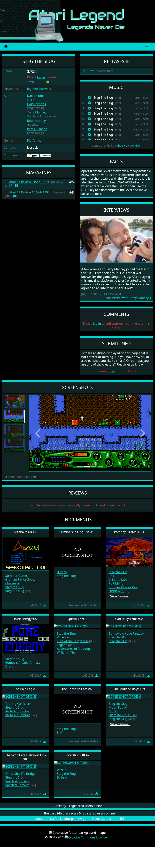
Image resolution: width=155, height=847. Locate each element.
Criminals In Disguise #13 (77, 532)
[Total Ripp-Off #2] (71, 762)
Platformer (35, 140)
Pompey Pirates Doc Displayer (123, 589)
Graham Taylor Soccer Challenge (21, 581)
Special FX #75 (77, 619)
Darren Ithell (36, 96)
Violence (63, 637)
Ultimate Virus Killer (123, 715)
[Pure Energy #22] (25, 639)
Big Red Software (39, 89)
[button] (38, 433)
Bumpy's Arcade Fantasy (22, 663)
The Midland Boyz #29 (129, 689)
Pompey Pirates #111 (129, 532)
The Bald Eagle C (26, 689)
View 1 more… (120, 724)
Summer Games (16, 576)
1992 (84, 71)
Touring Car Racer (18, 704)
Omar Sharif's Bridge (20, 774)
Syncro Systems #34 (129, 619)
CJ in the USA (118, 580)
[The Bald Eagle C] (19, 696)
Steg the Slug (14, 587)
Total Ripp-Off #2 (77, 755)
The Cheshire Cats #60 (77, 689)
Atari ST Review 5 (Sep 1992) (29, 182)
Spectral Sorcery (17, 781)
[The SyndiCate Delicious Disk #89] (19, 766)
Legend (62, 645)
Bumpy (62, 572)
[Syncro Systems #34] (123, 626)
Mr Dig (114, 711)
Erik (111, 576)
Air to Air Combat (17, 711)
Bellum (62, 777)
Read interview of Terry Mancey (126, 298)
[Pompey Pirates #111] (129, 552)
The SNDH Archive (128, 145)
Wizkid (61, 770)
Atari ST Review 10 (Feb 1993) (29, 192)
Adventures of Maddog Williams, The (73, 650)
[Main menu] (147, 46)
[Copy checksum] (29, 605)
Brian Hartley (36, 121)
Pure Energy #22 (26, 619)
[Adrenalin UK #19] (25, 554)
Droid (9, 666)
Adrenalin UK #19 (25, 532)
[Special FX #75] (71, 626)
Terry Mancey (36, 112)
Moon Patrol (118, 707)
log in (41, 77)
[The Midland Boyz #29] (123, 696)
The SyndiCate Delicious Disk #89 (25, 757)
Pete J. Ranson (37, 129)
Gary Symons (36, 104)
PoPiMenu (116, 583)
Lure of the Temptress (72, 641)
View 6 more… (120, 596)
